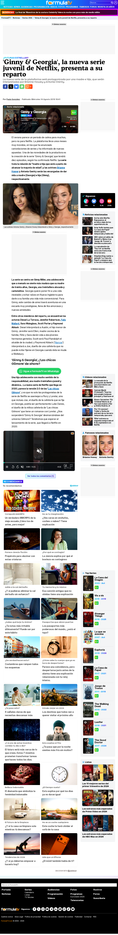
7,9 (96, 714)
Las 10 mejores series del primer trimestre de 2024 (95, 785)
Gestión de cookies (65, 917)
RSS (94, 917)
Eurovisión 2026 (77, 896)
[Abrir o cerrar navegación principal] (2, 2)
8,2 (96, 696)
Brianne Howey (90, 457)
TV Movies (29, 897)
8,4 (96, 603)
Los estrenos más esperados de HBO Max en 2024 (97, 835)
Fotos (61, 6)
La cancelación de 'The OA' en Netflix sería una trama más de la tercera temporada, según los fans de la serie (103, 250)
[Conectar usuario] (115, 3)
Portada (6, 889)
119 (65, 126)
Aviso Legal (19, 917)
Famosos (84, 6)
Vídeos (53, 6)
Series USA (27, 18)
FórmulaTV (6, 18)
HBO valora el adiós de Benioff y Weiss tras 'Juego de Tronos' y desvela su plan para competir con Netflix (103, 240)
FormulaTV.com (6, 921)
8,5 (96, 678)
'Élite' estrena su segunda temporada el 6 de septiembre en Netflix (103, 422)
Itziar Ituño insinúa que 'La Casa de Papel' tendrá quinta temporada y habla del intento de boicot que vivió (103, 231)
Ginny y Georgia (33, 111)
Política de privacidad (33, 917)
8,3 (96, 587)
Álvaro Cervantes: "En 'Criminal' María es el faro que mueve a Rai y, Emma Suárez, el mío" (103, 403)
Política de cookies (49, 917)
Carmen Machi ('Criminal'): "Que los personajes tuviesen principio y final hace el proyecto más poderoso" (103, 393)
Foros (93, 6)
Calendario (29, 892)
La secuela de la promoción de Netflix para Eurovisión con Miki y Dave (103, 384)
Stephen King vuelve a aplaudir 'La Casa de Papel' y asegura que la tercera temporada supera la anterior (103, 259)
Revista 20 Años (106, 6)
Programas (72, 6)
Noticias (8, 6)
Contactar (88, 917)
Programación (41, 6)
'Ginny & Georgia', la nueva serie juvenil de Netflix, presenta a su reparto (65, 18)
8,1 (96, 657)
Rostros (97, 889)
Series (17, 6)
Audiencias (27, 6)
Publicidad (78, 917)
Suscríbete (99, 898)
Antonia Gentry (106, 457)
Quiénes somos (7, 917)
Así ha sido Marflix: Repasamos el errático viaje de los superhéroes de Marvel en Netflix (102, 221)
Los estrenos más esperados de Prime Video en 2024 (97, 810)
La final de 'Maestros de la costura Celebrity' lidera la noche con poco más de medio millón (51, 12)
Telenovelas (77, 900)
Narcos (58, 342)
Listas (27, 894)
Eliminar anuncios (60, 24)
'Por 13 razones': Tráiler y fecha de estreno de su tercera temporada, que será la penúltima (103, 412)
